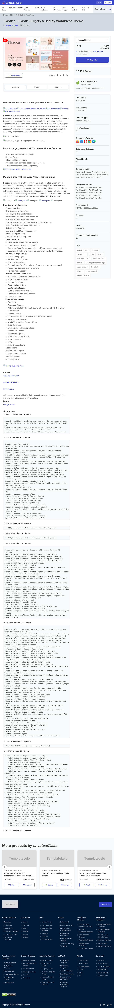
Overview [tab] (15, 87)
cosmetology (81, 254)
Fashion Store (9, 971)
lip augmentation (99, 258)
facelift (100, 254)
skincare (80, 271)
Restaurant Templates (64, 967)
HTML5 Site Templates (100, 918)
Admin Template (27, 9)
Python (61, 917)
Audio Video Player (104, 946)
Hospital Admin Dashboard (65, 978)
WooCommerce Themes (8, 957)
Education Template (11, 931)
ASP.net (61, 956)
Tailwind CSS (8, 928)
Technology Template (8, 938)
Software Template (104, 940)
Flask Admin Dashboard (64, 934)
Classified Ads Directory (47, 929)
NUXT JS (26, 925)
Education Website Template (29, 965)
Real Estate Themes (86, 940)
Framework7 (83, 960)
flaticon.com (8, 389)
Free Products (74, 9)
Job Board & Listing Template (67, 945)
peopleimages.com (11, 382)
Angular (25, 937)
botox (87, 250)
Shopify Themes (28, 956)
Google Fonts (9, 404)
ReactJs (25, 931)
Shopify (19, 8)
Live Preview (15, 75)
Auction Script (46, 922)
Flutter (81, 969)
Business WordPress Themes (86, 931)
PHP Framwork (47, 939)
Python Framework (66, 925)
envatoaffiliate (12, 25)
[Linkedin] (111, 1005)
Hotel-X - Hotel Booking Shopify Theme (55, 874)
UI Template (57, 9)
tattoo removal (91, 271)
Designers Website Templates (104, 925)
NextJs (25, 934)
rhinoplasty (95, 267)
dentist (92, 254)
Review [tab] (37, 87)
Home (5, 15)
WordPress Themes (81, 918)
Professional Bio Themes (66, 940)
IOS (80, 976)
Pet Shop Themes (29, 972)
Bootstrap (7, 922)
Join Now (105, 904)
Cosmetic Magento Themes (48, 973)
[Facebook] (100, 1005)
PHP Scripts (65, 9)
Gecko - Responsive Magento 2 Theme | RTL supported (92, 874)
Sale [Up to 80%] (85, 9)
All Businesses (103, 976)
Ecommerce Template (64, 961)
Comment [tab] (58, 87)
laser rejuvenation (83, 258)
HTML (37, 8)
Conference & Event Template (103, 936)
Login (108, 3)
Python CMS (64, 922)
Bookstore (26, 978)
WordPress (12, 8)
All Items (4, 9)
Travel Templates (66, 971)
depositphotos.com (11, 376)
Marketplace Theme (11, 974)
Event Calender (47, 925)
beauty (79, 250)
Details (12, 885)
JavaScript (25, 917)
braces (95, 250)
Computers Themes (86, 948)
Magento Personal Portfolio (48, 983)
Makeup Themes (10, 963)
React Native (83, 963)
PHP (11, 15)
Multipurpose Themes (8, 967)
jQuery (25, 928)
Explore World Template (84, 944)
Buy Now (93, 60)
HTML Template (9, 917)
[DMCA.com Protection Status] (57, 994)
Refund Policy (102, 969)
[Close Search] (110, 9)
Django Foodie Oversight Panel (65, 929)
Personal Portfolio (10, 934)
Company (100, 956)
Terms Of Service (104, 966)
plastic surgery (82, 267)
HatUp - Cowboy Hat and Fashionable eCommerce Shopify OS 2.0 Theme (18, 874)
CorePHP (45, 933)
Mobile (80, 956)
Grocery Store (9, 982)
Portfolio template (29, 960)
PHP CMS (19, 15)
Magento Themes (47, 956)
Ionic (80, 972)
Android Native (84, 966)
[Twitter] (104, 1005)
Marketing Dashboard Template (64, 984)
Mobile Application (44, 9)
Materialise (8, 925)
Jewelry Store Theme (9, 978)
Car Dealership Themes (84, 936)
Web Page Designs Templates (104, 931)
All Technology (103, 972)
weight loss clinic (83, 275)
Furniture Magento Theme (48, 978)
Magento (96, 870)
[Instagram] (107, 1005)
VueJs (25, 922)
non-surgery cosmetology (95, 263)
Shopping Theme (48, 969)
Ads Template (102, 943)
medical (79, 263)
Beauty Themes (28, 969)
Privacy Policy (102, 963)
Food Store (26, 975)
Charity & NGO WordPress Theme (85, 925)
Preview (28, 885)
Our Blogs (101, 960)
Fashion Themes (47, 960)
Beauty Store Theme (46, 965)
